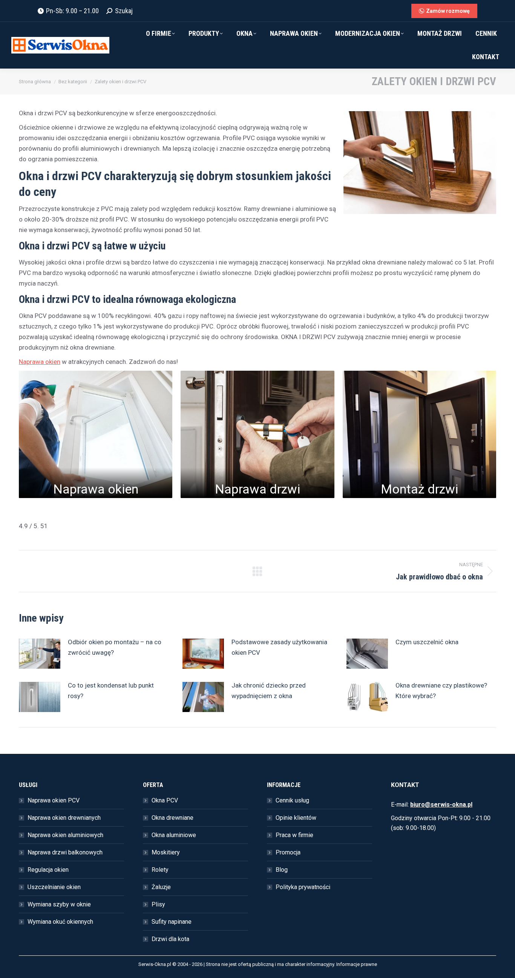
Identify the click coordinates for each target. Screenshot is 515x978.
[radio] (22, 512)
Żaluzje (161, 887)
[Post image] (39, 654)
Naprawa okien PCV (54, 800)
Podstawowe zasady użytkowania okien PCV (279, 647)
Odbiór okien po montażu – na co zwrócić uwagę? (114, 647)
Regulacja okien (48, 869)
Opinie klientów (296, 817)
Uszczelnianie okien (54, 887)
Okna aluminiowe (174, 835)
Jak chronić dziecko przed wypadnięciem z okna (268, 691)
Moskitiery (166, 852)
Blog (282, 869)
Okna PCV (165, 800)
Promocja (288, 852)
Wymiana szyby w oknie (59, 904)
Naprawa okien (39, 361)
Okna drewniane (172, 817)
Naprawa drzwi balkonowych (65, 852)
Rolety (160, 869)
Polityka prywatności (303, 887)
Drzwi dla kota (170, 939)
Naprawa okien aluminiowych (65, 835)
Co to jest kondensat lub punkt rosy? (111, 691)
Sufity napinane (172, 921)
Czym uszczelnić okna (426, 642)
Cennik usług (292, 800)
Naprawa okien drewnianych (64, 817)
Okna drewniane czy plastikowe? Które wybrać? (441, 691)
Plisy (158, 904)
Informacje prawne (356, 964)
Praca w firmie (294, 835)
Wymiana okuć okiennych (60, 921)
